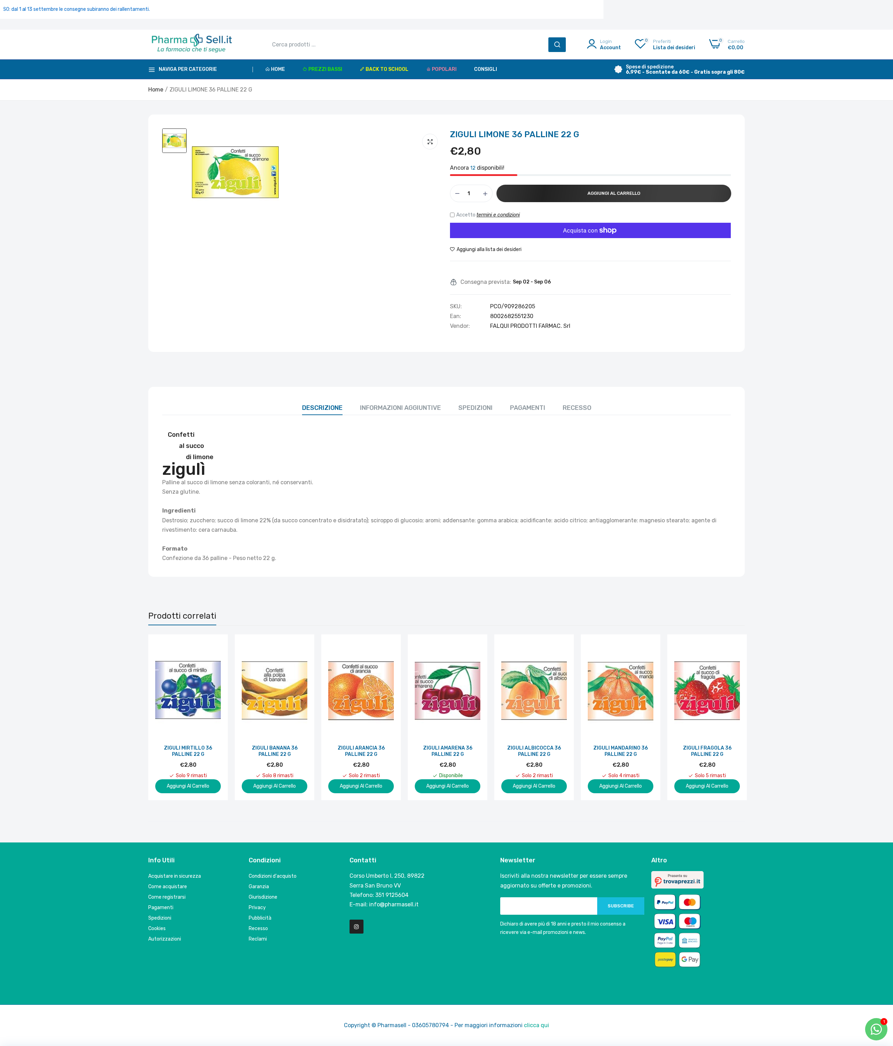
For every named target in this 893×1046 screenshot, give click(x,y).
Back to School (387, 69)
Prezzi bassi (325, 69)
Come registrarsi (167, 897)
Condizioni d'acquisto (273, 876)
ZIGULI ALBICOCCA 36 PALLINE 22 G (534, 751)
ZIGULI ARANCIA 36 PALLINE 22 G (361, 751)
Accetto (488, 215)
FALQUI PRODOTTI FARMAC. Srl (530, 326)
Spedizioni (475, 408)
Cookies (157, 928)
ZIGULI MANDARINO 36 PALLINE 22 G (620, 751)
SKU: (456, 306)
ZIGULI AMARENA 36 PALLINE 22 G (447, 751)
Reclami (258, 939)
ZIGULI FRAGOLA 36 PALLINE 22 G (707, 751)
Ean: (455, 316)
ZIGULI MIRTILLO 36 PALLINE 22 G (188, 751)
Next (727, 717)
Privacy (257, 908)
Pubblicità (260, 918)
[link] (215, 647)
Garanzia (259, 887)
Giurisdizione (263, 897)
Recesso (577, 408)
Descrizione (322, 408)
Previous (165, 717)
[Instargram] (356, 927)
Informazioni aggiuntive (400, 408)
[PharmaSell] (191, 44)
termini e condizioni (498, 215)
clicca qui (536, 1025)
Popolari (444, 69)
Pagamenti (527, 408)
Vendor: (460, 326)
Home (278, 69)
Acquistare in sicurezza (174, 876)
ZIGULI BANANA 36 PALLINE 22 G (275, 751)
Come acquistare (167, 887)
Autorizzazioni (164, 939)
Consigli (485, 69)
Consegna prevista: (485, 282)
